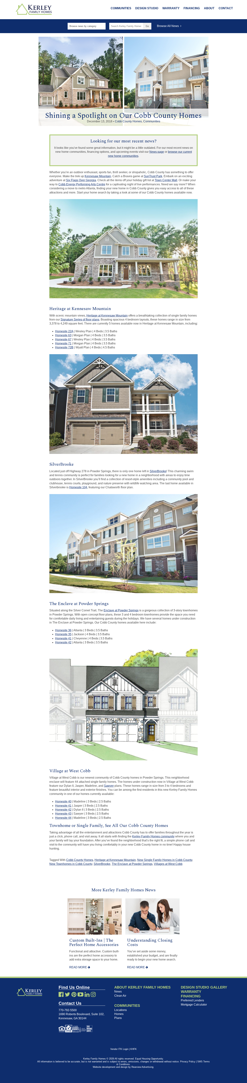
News (118, 991)
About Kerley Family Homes (142, 987)
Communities (121, 8)
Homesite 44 (63, 817)
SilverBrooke (158, 471)
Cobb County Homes (128, 121)
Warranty (171, 8)
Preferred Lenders (192, 1000)
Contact (226, 8)
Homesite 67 (63, 339)
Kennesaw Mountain (98, 176)
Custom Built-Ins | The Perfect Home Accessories (94, 942)
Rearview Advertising (142, 1067)
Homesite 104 (78, 487)
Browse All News (168, 26)
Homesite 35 (63, 634)
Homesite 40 (63, 801)
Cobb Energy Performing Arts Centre (81, 184)
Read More (78, 967)
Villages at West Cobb (168, 863)
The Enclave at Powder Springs (132, 863)
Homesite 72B (64, 347)
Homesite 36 (63, 630)
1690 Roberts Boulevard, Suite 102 (81, 1014)
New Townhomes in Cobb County (70, 863)
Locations (120, 1010)
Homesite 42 (63, 642)
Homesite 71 (63, 343)
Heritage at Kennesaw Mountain (107, 315)
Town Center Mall (166, 180)
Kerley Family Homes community (153, 836)
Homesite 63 (63, 335)
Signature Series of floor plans (80, 319)
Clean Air (120, 995)
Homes (119, 1013)
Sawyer (109, 785)
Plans (118, 1017)
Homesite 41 (63, 638)
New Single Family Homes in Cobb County (164, 859)
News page (156, 151)
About (209, 8)
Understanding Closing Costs (150, 942)
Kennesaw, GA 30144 (72, 1018)
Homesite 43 (63, 813)
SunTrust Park (153, 176)
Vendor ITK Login (119, 1049)
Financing (192, 8)
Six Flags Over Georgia (81, 180)
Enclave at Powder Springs (121, 610)
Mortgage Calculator (194, 1004)
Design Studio (146, 8)
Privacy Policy (187, 1061)
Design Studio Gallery (204, 987)
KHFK (133, 1049)
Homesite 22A (64, 331)
